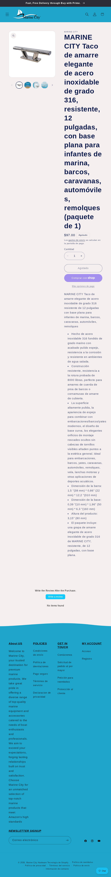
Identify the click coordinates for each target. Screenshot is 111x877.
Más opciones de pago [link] (83, 286)
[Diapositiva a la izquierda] (12, 85)
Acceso (86, 651)
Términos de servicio (40, 683)
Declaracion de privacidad (42, 694)
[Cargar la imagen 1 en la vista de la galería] (19, 85)
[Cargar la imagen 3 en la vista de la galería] (36, 85)
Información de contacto (57, 869)
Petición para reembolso (65, 679)
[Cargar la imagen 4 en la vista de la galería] (44, 85)
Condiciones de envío (40, 652)
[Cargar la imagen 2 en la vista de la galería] (27, 85)
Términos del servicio (59, 865)
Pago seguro (40, 674)
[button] (7, 14)
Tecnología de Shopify (58, 862)
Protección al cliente (65, 691)
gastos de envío (77, 240)
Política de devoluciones (41, 664)
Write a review (55, 596)
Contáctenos (65, 655)
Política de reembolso (82, 862)
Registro (87, 658)
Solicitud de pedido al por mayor (65, 666)
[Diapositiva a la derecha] (52, 85)
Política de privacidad (35, 865)
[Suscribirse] (67, 840)
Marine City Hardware (36, 862)
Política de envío (81, 865)
